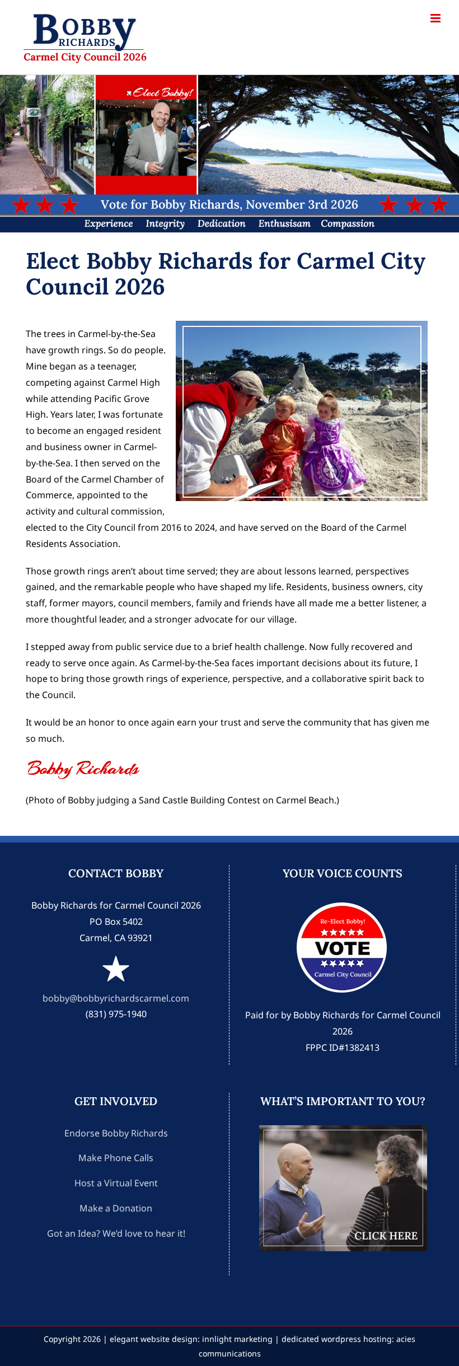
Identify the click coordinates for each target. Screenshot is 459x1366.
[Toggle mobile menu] (436, 18)
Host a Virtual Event (116, 1183)
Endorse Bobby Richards (116, 1133)
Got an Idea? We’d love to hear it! (116, 1233)
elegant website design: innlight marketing (191, 1339)
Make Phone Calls (115, 1158)
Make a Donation (115, 1208)
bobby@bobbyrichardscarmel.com (116, 998)
